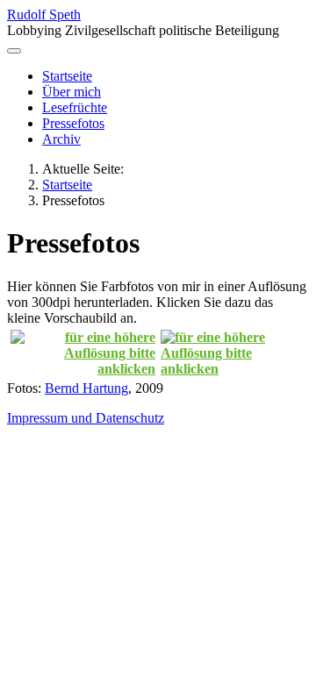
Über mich (71, 91)
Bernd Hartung (86, 388)
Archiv (61, 139)
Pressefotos (73, 123)
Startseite (67, 75)
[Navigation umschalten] (14, 50)
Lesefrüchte (74, 107)
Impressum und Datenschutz (85, 417)
